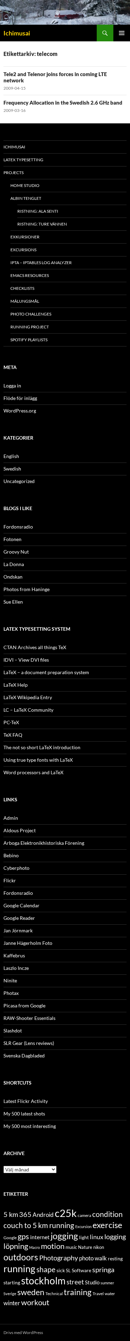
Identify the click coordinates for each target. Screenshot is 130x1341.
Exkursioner (25, 236)
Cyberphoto (16, 868)
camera (84, 1215)
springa (103, 1269)
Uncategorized (19, 481)
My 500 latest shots (24, 1114)
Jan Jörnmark (18, 930)
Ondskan (13, 577)
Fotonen (12, 539)
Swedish (12, 469)
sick (61, 1270)
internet (40, 1237)
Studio (92, 1282)
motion (52, 1246)
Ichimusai (16, 33)
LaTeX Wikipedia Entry (27, 697)
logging (115, 1236)
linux (96, 1237)
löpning (15, 1246)
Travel (98, 1293)
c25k (66, 1213)
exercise (107, 1225)
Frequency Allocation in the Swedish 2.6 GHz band (62, 102)
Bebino (11, 855)
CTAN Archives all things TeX (34, 647)
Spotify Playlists (28, 339)
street (75, 1282)
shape (45, 1269)
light (84, 1237)
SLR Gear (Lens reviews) (28, 1043)
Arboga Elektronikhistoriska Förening (43, 843)
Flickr (9, 880)
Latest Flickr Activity (25, 1101)
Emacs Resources (29, 275)
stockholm (43, 1280)
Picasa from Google (24, 1005)
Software (81, 1270)
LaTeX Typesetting (23, 159)
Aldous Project (19, 830)
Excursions (23, 249)
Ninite (10, 980)
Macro (34, 1247)
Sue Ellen (13, 602)
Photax (11, 993)
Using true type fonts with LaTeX (38, 760)
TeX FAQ (12, 735)
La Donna (13, 564)
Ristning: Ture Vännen (42, 224)
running (19, 1268)
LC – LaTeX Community (28, 710)
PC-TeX (11, 722)
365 (25, 1214)
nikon (98, 1247)
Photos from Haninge (26, 589)
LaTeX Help (15, 685)
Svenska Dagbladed (24, 1055)
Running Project (29, 326)
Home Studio (25, 185)
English (11, 456)
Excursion (83, 1226)
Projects (13, 172)
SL (68, 1270)
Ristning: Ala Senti (37, 211)
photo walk (93, 1258)
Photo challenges (30, 314)
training (78, 1292)
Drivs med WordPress (23, 1332)
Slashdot (12, 1030)
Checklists (22, 288)
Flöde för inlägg (20, 398)
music (71, 1247)
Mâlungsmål (24, 301)
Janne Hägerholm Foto (27, 943)
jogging (64, 1235)
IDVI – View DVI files (26, 660)
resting (115, 1258)
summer (107, 1283)
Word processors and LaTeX (33, 772)
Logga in (12, 386)
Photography (58, 1257)
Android (43, 1214)
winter (11, 1303)
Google (10, 1237)
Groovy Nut (16, 552)
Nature (85, 1247)
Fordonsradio (18, 527)
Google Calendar (21, 905)
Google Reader (19, 918)
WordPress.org (19, 411)
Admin (10, 818)
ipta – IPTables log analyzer (41, 262)
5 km (10, 1214)
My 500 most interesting (29, 1126)
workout (35, 1302)
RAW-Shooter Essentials (29, 1018)
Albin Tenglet (25, 198)
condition (107, 1214)
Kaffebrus (14, 955)
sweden (30, 1292)
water (110, 1293)
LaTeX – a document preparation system (46, 672)
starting (11, 1282)
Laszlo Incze (16, 968)
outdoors (20, 1257)
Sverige (9, 1293)
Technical (54, 1293)
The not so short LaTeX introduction (41, 747)
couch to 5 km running (38, 1225)
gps (23, 1236)
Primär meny (121, 33)
